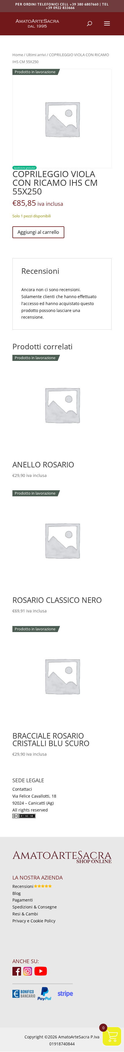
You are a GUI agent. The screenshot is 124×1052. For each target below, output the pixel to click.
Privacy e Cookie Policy (33, 921)
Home (17, 54)
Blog (16, 893)
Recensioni (22, 886)
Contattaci (22, 789)
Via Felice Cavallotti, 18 (34, 796)
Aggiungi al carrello (38, 232)
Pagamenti (22, 900)
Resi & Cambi (25, 914)
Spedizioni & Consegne (34, 907)
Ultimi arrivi (36, 54)
